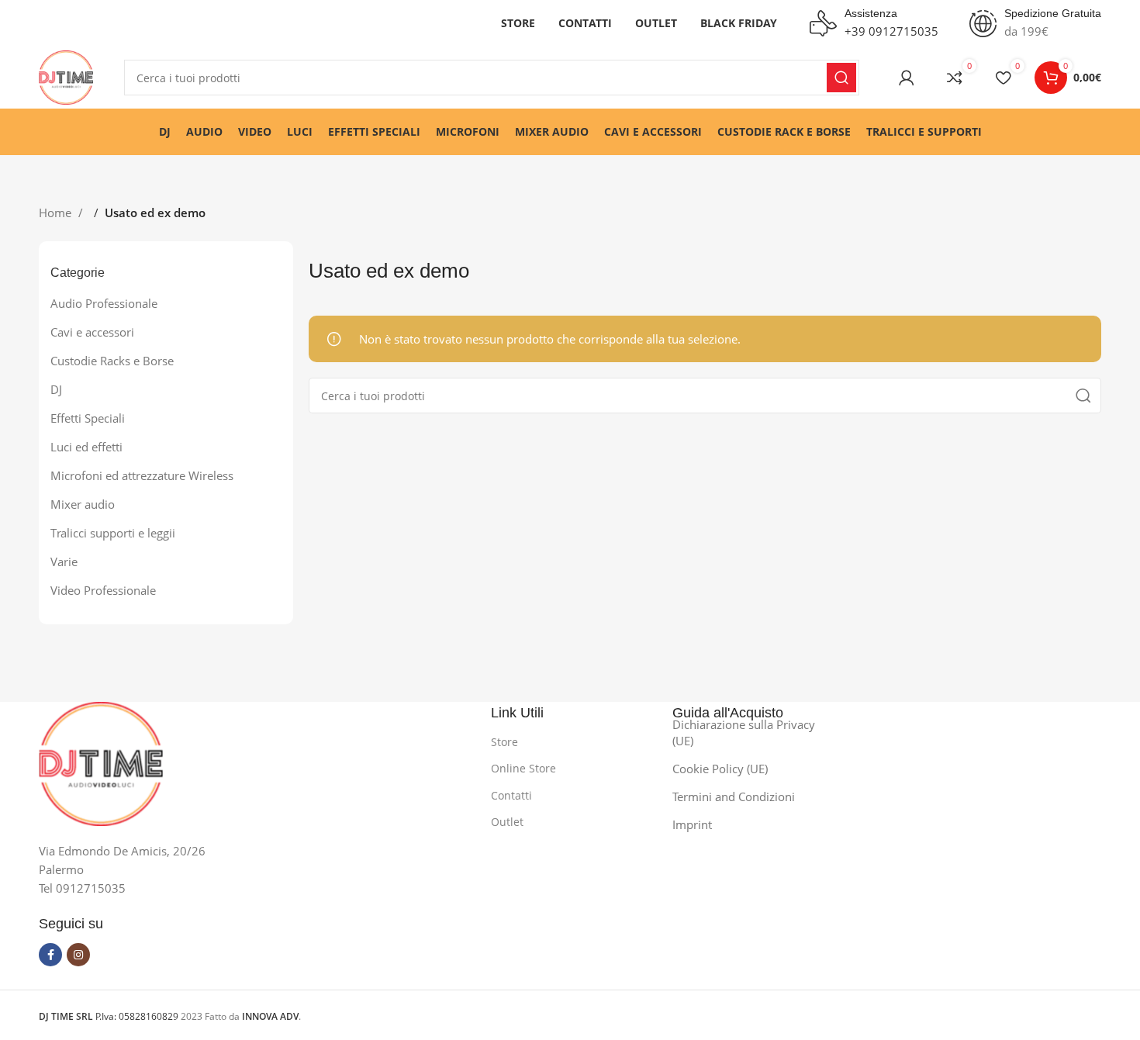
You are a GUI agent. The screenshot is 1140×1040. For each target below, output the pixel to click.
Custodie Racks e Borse (112, 360)
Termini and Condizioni (733, 796)
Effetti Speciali (87, 418)
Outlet (507, 821)
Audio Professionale (103, 303)
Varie (64, 561)
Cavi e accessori (92, 332)
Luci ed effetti (86, 446)
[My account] (907, 77)
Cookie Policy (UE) (720, 768)
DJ (56, 389)
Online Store (523, 768)
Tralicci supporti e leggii (112, 533)
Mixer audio (82, 504)
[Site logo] (66, 76)
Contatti (511, 795)
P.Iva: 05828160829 (110, 1016)
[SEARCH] (841, 77)
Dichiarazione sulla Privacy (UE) (743, 732)
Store (504, 741)
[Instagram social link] (78, 954)
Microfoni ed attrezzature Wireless (141, 475)
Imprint (692, 824)
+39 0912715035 (891, 31)
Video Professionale (103, 590)
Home (56, 212)
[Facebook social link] (50, 954)
